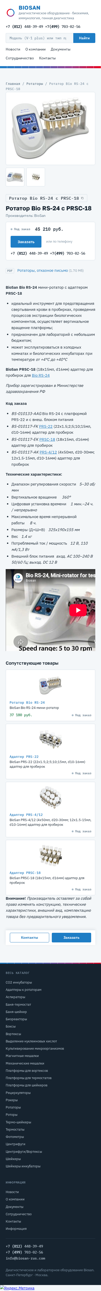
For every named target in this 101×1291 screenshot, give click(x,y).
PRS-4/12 (48, 452)
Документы (60, 49)
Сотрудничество (20, 58)
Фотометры (15, 1137)
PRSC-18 (47, 439)
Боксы (11, 1026)
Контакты (47, 58)
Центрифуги (15, 1144)
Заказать (26, 241)
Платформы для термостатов (29, 1078)
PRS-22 (46, 426)
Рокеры (12, 1100)
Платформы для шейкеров (26, 1085)
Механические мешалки (25, 1063)
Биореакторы (16, 1019)
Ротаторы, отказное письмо (42, 270)
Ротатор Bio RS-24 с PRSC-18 (44, 198)
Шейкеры (13, 1159)
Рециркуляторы (18, 1093)
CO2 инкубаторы (19, 982)
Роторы (11, 1114)
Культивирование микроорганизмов (35, 1048)
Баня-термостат (18, 1004)
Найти (84, 38)
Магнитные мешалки (22, 1056)
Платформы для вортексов (27, 1070)
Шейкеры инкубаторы (23, 1166)
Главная (13, 83)
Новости (13, 49)
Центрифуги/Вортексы (24, 1151)
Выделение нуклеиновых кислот (31, 1041)
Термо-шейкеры (18, 1122)
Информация (16, 1228)
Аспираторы (15, 997)
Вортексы (13, 1034)
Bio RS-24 (41, 375)
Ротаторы (34, 83)
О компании (35, 49)
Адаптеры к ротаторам (23, 989)
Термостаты (15, 1129)
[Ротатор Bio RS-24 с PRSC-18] (50, 128)
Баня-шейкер (16, 1012)
